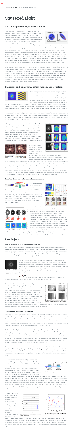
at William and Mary (20, 7)
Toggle (3, 3)
